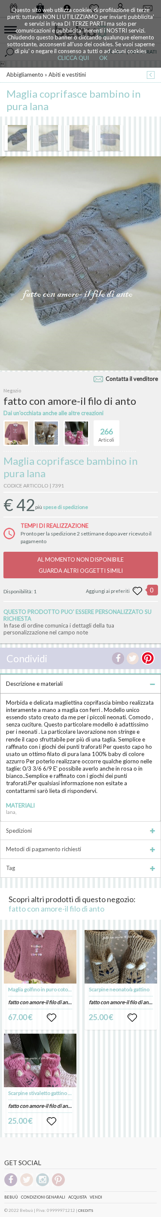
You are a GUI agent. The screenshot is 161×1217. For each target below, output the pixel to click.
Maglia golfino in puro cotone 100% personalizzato (65, 989)
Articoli (106, 435)
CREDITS (85, 1210)
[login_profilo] (51, 1017)
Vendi (96, 1197)
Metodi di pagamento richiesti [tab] (43, 849)
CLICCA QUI (73, 57)
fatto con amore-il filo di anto (56, 908)
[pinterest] (58, 1184)
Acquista (77, 1197)
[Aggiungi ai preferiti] (137, 591)
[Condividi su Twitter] (132, 658)
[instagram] (42, 1184)
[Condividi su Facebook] (118, 658)
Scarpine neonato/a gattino (119, 989)
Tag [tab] (10, 867)
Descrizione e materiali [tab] (34, 683)
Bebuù (11, 1197)
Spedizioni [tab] (19, 830)
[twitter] (26, 1184)
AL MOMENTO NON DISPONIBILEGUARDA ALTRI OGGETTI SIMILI (80, 565)
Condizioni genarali (43, 1197)
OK (103, 57)
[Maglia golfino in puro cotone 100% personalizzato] (40, 957)
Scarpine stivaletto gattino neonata (47, 1093)
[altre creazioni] (16, 433)
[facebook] (10, 1184)
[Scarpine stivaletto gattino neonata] (40, 1060)
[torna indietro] (151, 75)
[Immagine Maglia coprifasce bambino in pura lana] (17, 138)
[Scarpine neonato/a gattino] (121, 957)
